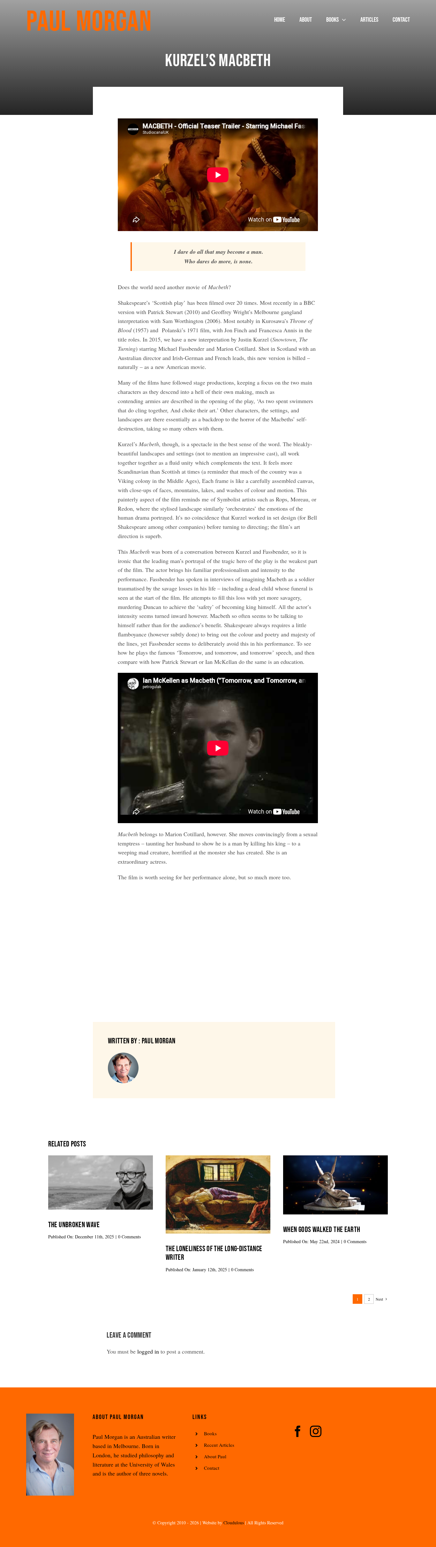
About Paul (215, 1456)
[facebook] (298, 1431)
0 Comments (129, 1237)
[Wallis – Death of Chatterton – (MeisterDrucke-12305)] (218, 1158)
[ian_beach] (100, 1158)
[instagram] (315, 1431)
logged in (148, 1351)
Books (210, 1433)
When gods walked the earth (321, 1229)
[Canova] (335, 1158)
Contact (211, 1468)
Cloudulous (233, 1523)
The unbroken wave (74, 1224)
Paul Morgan (89, 22)
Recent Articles (219, 1445)
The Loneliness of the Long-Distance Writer (214, 1253)
